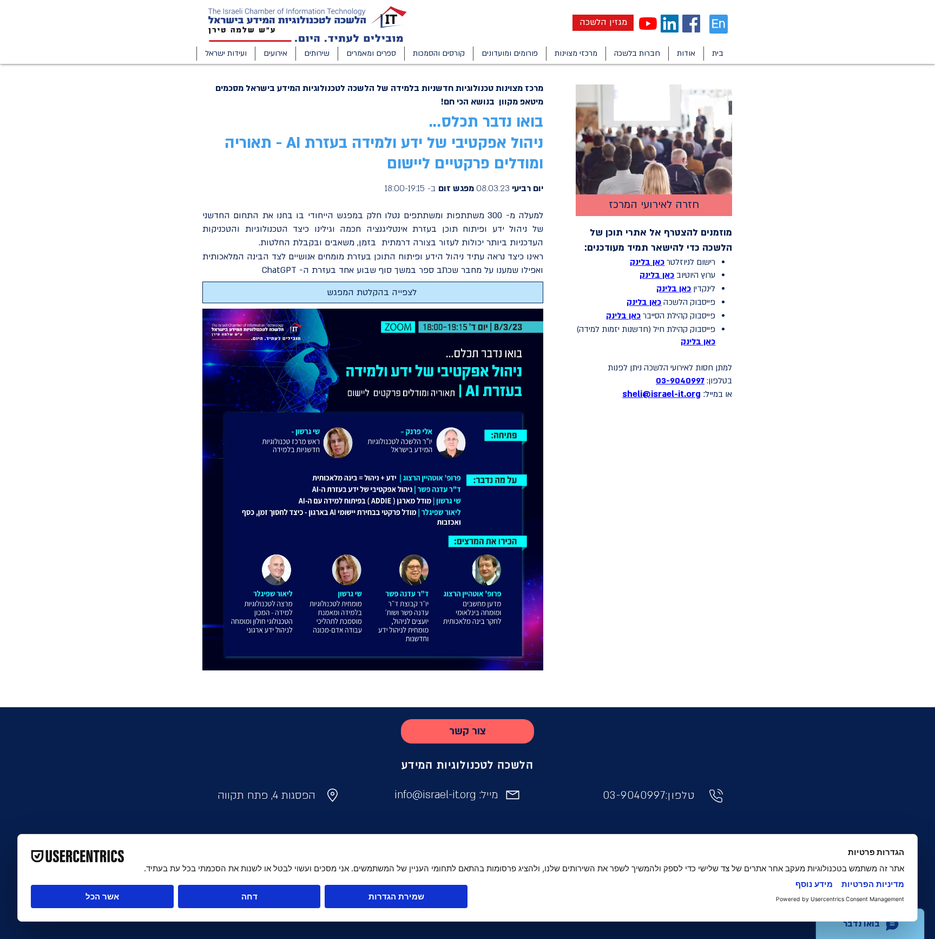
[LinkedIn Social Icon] (670, 23)
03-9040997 (680, 380)
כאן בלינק (644, 302)
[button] (685, 54)
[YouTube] (648, 23)
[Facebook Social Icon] (691, 23)
